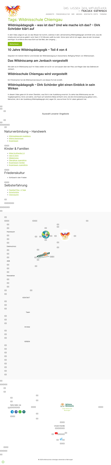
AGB (8, 261)
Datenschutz (11, 246)
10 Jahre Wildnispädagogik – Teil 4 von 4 (37, 49)
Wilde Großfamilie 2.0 (17, 153)
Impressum (11, 232)
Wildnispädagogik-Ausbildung (20, 136)
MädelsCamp (14, 158)
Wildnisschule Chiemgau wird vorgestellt (37, 74)
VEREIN (27, 341)
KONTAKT (26, 297)
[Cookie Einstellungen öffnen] (3, 463)
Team (28, 312)
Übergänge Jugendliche (17, 160)
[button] (12, 411)
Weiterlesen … (15, 44)
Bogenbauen (13, 141)
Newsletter (11, 276)
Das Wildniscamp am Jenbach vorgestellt (38, 60)
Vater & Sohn (14, 156)
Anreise (27, 327)
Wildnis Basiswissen (16, 138)
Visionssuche (14, 195)
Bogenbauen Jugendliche (18, 165)
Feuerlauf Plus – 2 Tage (17, 190)
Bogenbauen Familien (17, 163)
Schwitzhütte (14, 192)
